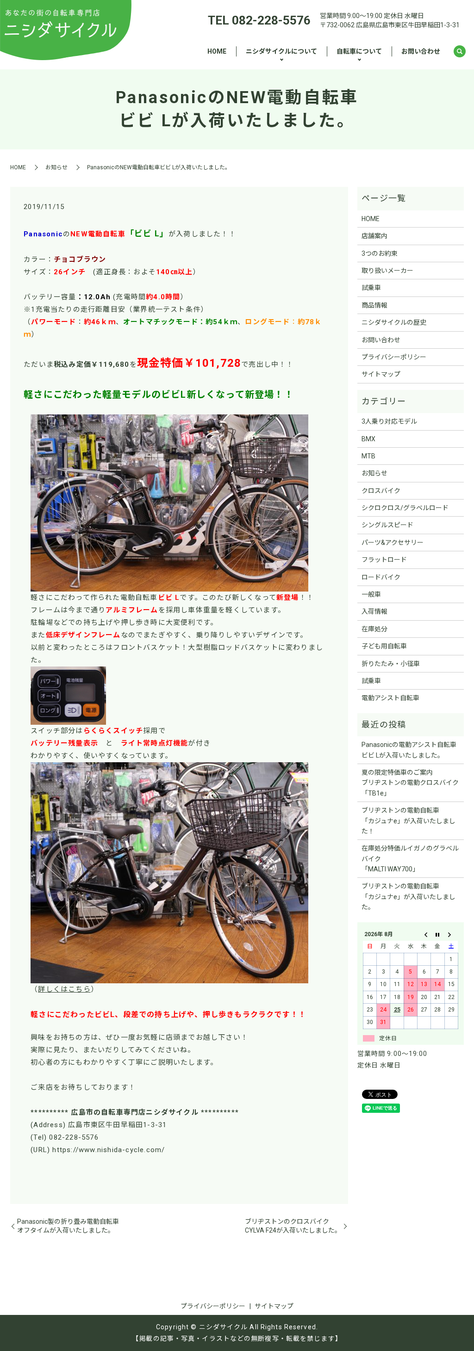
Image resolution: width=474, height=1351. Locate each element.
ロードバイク (381, 577)
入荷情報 (374, 611)
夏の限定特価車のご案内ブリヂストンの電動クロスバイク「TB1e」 (410, 783)
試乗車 (371, 287)
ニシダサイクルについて (281, 51)
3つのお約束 (380, 253)
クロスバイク (381, 490)
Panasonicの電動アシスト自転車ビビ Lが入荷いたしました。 (409, 750)
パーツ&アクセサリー (393, 542)
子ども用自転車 (384, 646)
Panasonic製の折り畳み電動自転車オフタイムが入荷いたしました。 (68, 1226)
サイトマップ (381, 374)
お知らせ (56, 167)
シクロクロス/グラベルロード (405, 508)
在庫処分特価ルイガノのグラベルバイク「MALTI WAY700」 (410, 859)
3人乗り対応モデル (389, 421)
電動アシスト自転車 (390, 698)
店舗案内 (374, 236)
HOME (216, 51)
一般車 (371, 594)
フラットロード (384, 559)
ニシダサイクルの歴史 (394, 322)
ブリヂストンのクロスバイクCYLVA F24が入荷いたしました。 (293, 1226)
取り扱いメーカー (387, 270)
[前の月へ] (424, 934)
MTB (368, 456)
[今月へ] (437, 934)
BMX (368, 439)
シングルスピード (387, 525)
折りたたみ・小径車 (391, 663)
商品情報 (374, 305)
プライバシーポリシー (394, 357)
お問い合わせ (420, 51)
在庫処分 (374, 629)
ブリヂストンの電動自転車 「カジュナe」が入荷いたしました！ (408, 821)
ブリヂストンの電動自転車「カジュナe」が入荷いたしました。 (408, 896)
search (459, 52)
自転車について (359, 51)
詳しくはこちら (64, 989)
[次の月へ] (451, 934)
